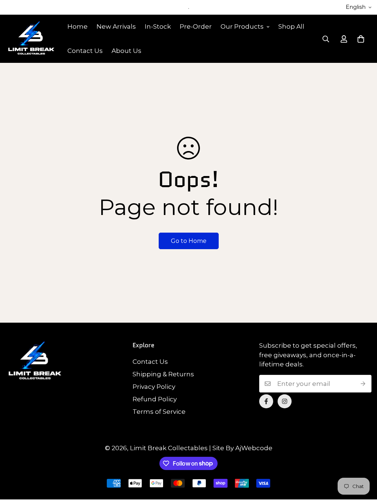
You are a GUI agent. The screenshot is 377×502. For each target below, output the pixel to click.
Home (77, 26)
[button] (360, 39)
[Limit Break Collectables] (31, 38)
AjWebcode (253, 448)
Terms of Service (159, 411)
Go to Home (189, 240)
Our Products (242, 26)
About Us (126, 50)
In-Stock (158, 26)
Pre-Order (196, 26)
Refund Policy (155, 399)
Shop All (291, 26)
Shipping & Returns (163, 374)
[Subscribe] (363, 383)
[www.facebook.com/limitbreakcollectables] (266, 401)
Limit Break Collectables (169, 448)
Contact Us (85, 50)
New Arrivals (116, 26)
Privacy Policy (154, 386)
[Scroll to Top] (362, 461)
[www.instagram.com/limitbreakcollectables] (285, 401)
